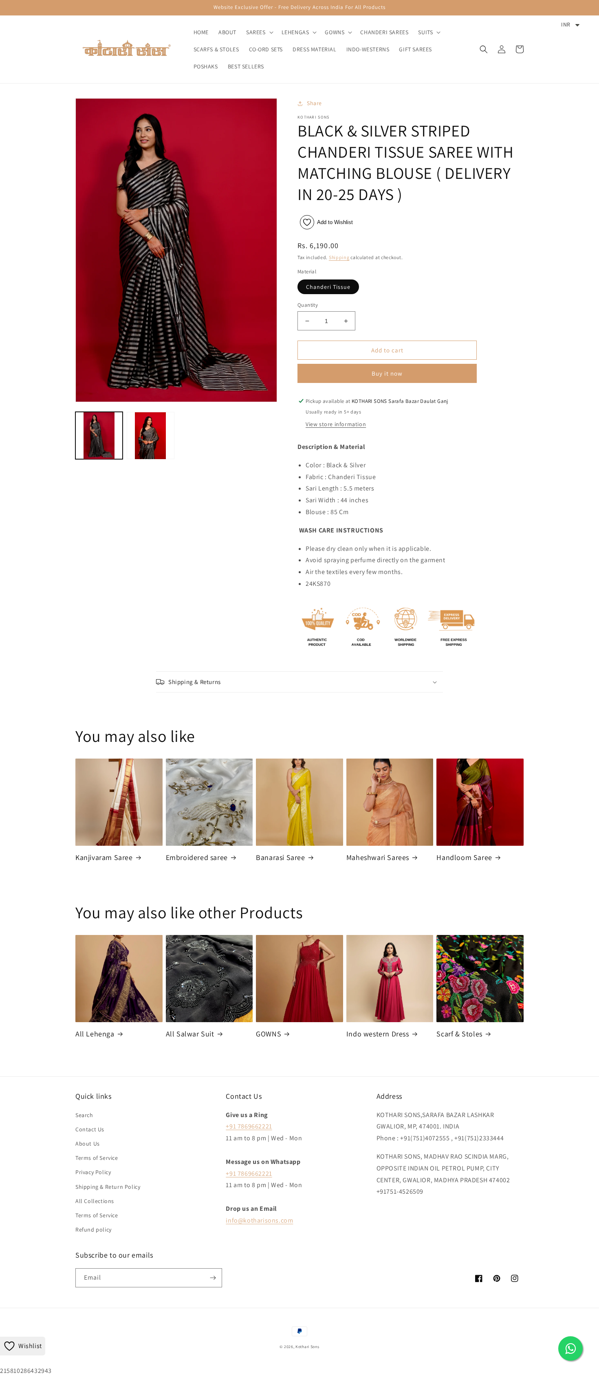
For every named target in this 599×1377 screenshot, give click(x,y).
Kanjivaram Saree (104, 857)
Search (84, 1115)
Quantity (307, 304)
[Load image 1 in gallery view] (99, 435)
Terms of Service (96, 1157)
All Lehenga (95, 1033)
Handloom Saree (464, 857)
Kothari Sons (307, 1346)
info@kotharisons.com (259, 1220)
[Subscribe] (213, 1277)
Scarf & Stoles (459, 1033)
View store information (336, 424)
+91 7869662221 (249, 1126)
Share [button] (314, 103)
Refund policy (93, 1229)
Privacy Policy (93, 1172)
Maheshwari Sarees (377, 857)
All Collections (94, 1201)
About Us (87, 1143)
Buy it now (387, 373)
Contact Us (89, 1129)
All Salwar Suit (190, 1033)
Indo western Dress (377, 1033)
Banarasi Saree (280, 857)
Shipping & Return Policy (107, 1186)
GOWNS (268, 1033)
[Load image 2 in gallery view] (150, 435)
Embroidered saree (197, 857)
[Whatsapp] (570, 1348)
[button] (259, 32)
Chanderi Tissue (328, 286)
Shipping (339, 257)
